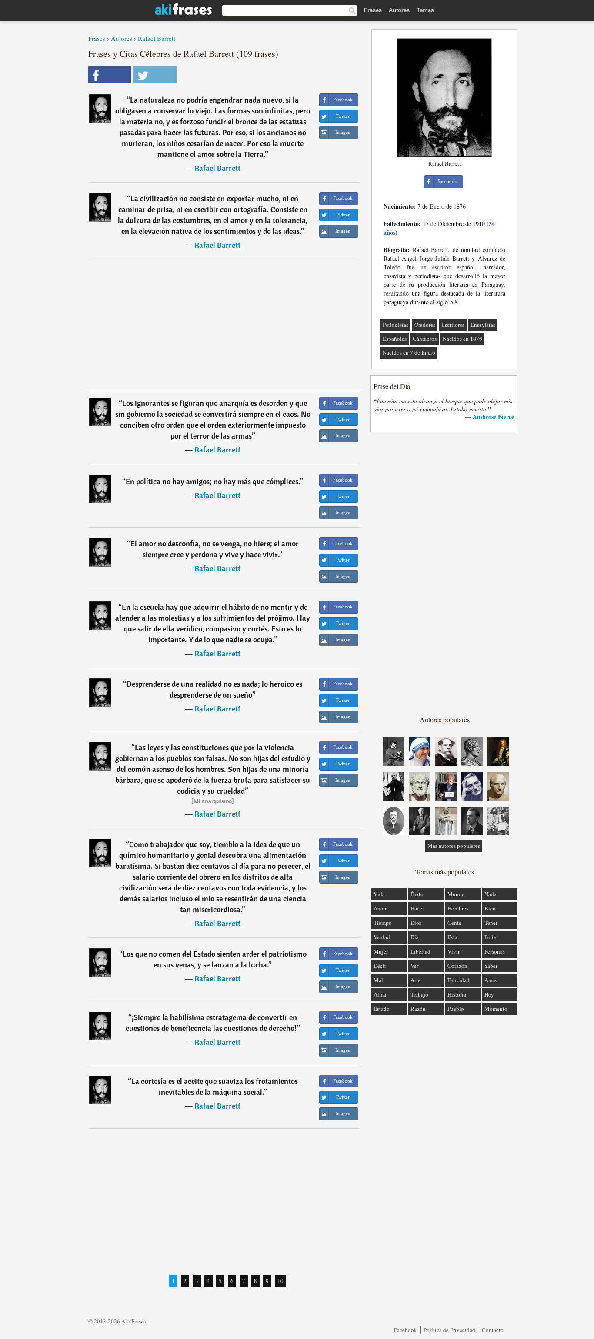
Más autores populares (453, 846)
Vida (379, 894)
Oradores (424, 325)
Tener (490, 923)
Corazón (457, 966)
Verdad (382, 937)
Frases (373, 10)
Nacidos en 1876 (462, 339)
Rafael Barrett (156, 38)
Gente (454, 923)
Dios (415, 923)
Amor (380, 908)
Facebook (405, 1330)
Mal (378, 980)
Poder (491, 937)
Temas (425, 10)
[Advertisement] (224, 325)
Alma (380, 994)
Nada (490, 894)
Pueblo (455, 1009)
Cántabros (425, 339)
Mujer (381, 951)
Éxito (417, 894)
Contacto (493, 1330)
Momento (495, 1009)
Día (414, 937)
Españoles (395, 339)
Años (490, 980)
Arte (415, 980)
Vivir (453, 951)
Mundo (456, 894)
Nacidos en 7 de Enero (409, 352)
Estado (382, 1009)
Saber (490, 966)
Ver (414, 966)
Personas (494, 951)
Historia (456, 994)
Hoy (489, 994)
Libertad (420, 951)
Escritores (452, 325)
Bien (490, 908)
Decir (380, 966)
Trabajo (419, 994)
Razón (418, 1009)
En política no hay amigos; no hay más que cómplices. (213, 481)
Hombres (457, 908)
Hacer (417, 908)
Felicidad (458, 980)
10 (280, 1281)
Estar (453, 937)
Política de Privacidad (449, 1330)
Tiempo (383, 923)
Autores (399, 10)
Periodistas (395, 325)
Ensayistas (483, 325)
